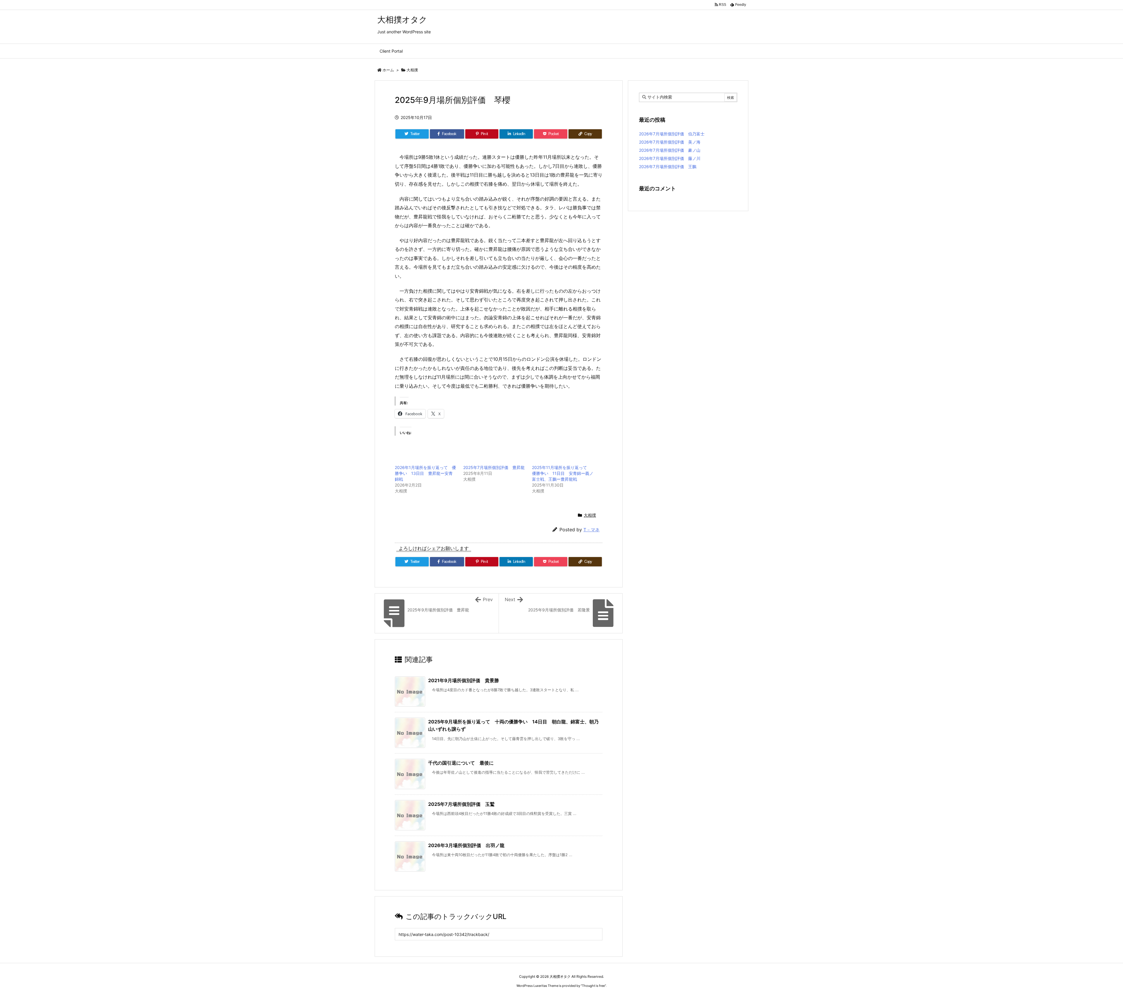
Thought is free (593, 986)
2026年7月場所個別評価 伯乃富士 (672, 133)
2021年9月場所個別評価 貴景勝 (463, 680)
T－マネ (591, 529)
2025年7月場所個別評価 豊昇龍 (494, 467)
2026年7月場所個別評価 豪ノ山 (669, 150)
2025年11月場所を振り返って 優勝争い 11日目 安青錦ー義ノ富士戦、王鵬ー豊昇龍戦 (562, 473)
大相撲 (412, 70)
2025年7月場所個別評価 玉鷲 (461, 804)
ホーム (388, 70)
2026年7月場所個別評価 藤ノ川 (669, 158)
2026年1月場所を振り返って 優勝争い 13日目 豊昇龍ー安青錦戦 (425, 473)
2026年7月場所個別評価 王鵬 (667, 166)
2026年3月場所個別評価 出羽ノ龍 (466, 845)
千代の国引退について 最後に (461, 763)
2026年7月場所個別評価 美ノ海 (669, 141)
